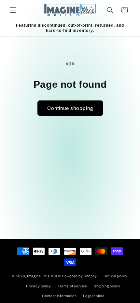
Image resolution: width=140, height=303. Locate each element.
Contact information (59, 296)
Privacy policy (38, 286)
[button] (13, 10)
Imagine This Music (44, 276)
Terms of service (72, 286)
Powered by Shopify (79, 276)
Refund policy (116, 276)
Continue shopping (70, 108)
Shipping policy (107, 286)
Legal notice (93, 296)
